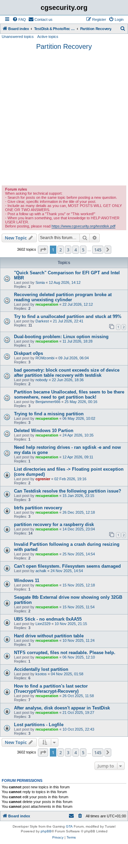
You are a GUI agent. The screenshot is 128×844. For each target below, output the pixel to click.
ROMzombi (44, 358)
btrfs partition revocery (38, 507)
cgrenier (42, 479)
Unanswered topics (18, 36)
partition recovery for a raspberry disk (54, 524)
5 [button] (83, 250)
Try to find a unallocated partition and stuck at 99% (68, 316)
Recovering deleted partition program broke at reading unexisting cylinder (63, 297)
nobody (41, 380)
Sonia (40, 282)
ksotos (41, 674)
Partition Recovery (64, 46)
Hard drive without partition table (49, 635)
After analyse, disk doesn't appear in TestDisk (62, 707)
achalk (40, 571)
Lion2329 (43, 624)
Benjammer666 (47, 402)
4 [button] (75, 250)
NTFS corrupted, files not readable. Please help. (64, 652)
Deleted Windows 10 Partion (43, 430)
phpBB (46, 831)
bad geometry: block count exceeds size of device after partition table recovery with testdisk (66, 373)
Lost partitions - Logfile (38, 724)
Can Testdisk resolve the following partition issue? (67, 491)
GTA (69, 826)
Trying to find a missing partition (49, 413)
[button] (43, 250)
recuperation (46, 304)
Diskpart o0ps (28, 353)
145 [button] (97, 250)
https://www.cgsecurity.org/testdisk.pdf (83, 226)
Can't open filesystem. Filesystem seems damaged (67, 566)
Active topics (47, 36)
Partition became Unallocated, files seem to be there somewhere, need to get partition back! (69, 394)
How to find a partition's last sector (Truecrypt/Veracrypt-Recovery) (51, 688)
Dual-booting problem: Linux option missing (61, 336)
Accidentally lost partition (41, 669)
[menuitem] (19, 19)
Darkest (42, 321)
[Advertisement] (64, 118)
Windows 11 (26, 580)
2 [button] (60, 250)
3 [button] (68, 250)
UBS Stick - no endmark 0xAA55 (48, 619)
